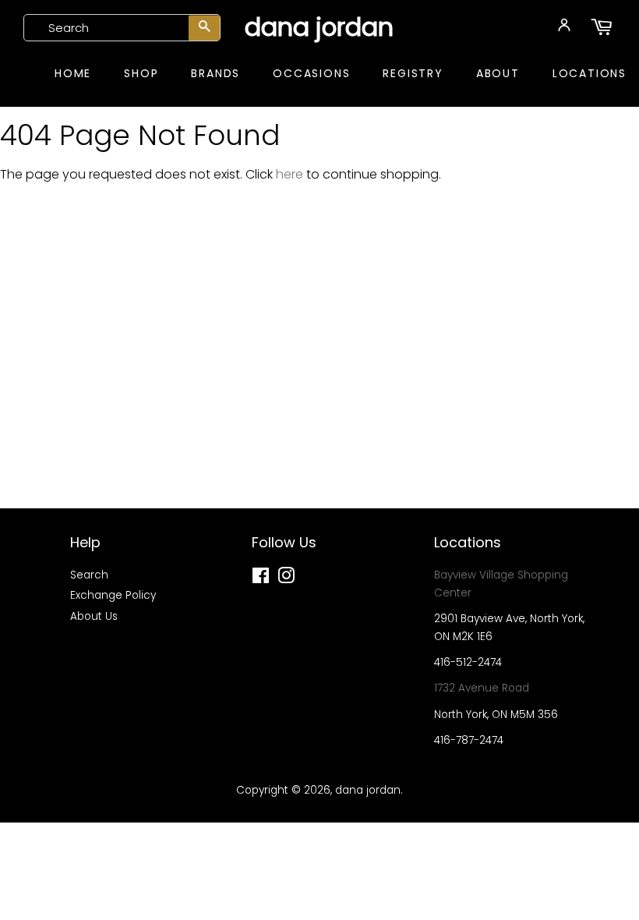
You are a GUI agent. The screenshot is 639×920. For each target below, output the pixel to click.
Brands (215, 73)
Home (73, 73)
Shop (141, 73)
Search (89, 575)
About (498, 73)
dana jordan (319, 27)
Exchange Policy (113, 595)
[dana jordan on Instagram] (286, 578)
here (289, 174)
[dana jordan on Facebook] (261, 578)
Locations (590, 73)
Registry (413, 73)
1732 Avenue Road (481, 688)
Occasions (311, 73)
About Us (94, 616)
